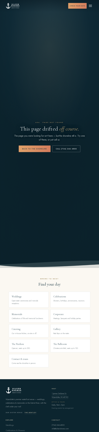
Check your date (77, 6)
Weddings (10, 425)
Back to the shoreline (34, 149)
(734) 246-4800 (58, 425)
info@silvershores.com (60, 428)
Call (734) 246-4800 (66, 149)
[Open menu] (90, 6)
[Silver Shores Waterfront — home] (13, 6)
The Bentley (30, 413)
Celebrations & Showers (15, 430)
